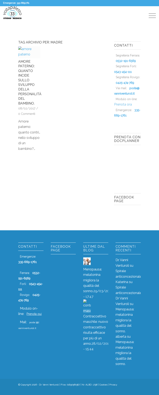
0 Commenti (26, 113)
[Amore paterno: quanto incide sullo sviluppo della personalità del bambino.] (29, 52)
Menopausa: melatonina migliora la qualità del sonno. (92, 280)
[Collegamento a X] (131, 390)
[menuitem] (150, 15)
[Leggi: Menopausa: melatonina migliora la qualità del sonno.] (87, 264)
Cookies (103, 384)
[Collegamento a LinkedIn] (138, 390)
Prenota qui (34, 314)
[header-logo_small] (12, 15)
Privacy (113, 384)
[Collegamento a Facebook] (125, 390)
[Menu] (150, 15)
